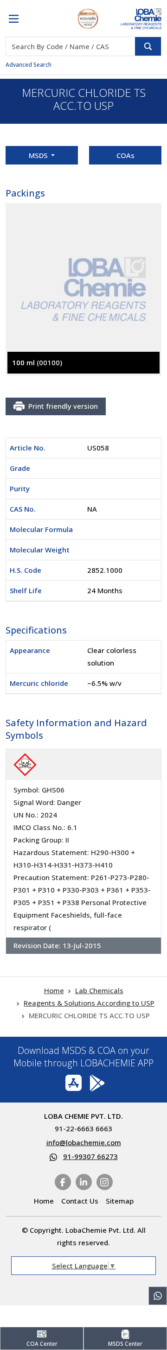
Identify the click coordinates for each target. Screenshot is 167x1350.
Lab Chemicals (99, 990)
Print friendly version (63, 406)
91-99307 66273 (90, 1156)
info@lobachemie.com (83, 1142)
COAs (125, 155)
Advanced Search (28, 65)
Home (54, 990)
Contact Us (79, 1200)
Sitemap (120, 1200)
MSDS (39, 155)
